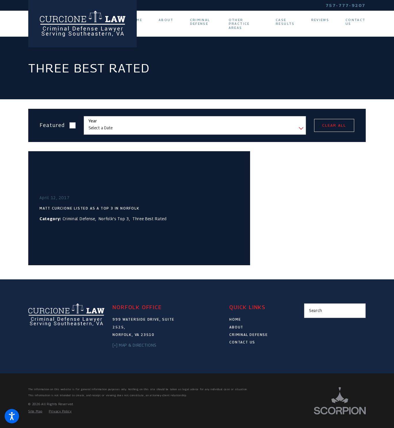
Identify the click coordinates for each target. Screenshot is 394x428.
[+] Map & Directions (134, 345)
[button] (12, 416)
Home (235, 319)
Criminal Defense (248, 334)
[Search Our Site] (359, 311)
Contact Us (242, 342)
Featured (52, 125)
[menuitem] (140, 19)
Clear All (334, 125)
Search (315, 310)
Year (93, 121)
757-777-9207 (346, 5)
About (236, 327)
